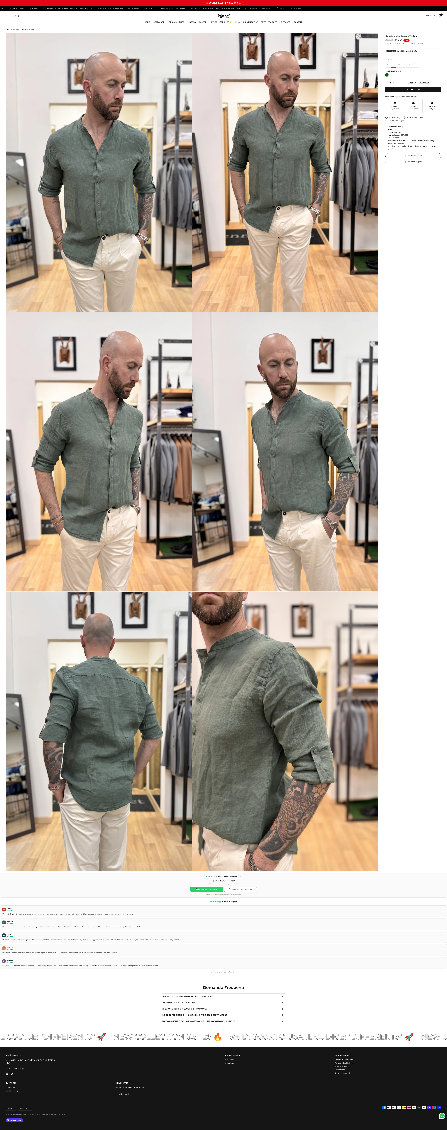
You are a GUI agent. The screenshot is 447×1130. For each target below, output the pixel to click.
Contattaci (229, 1063)
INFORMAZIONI (232, 1055)
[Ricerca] (435, 16)
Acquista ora (413, 90)
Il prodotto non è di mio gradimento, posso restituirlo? (194, 1015)
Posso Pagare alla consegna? (179, 1003)
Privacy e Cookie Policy (344, 1063)
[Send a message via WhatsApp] (442, 1116)
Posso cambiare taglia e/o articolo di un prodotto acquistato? (198, 1021)
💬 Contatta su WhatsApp (206, 889)
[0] (439, 16)
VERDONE (387, 75)
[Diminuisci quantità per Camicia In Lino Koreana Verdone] (387, 83)
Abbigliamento (176, 22)
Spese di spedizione (401, 43)
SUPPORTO (11, 1083)
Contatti (298, 22)
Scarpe (202, 22)
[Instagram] (14, 1074)
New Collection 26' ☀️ (221, 22)
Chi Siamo (229, 1060)
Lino (237, 22)
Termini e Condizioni (343, 1073)
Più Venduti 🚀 (250, 22)
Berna (192, 22)
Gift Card (285, 22)
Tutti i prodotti (269, 22)
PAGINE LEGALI (342, 1055)
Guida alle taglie (13, 1091)
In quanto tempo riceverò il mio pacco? (184, 1009)
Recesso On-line (342, 1070)
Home (147, 22)
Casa (7, 29)
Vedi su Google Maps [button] (15, 1068)
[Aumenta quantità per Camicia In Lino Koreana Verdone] (393, 83)
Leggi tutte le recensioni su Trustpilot (223, 972)
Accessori (159, 22)
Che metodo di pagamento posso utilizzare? (187, 996)
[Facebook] (8, 1074)
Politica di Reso (341, 1066)
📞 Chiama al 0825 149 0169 (240, 889)
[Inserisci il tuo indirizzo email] (219, 1094)
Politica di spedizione (344, 1060)
